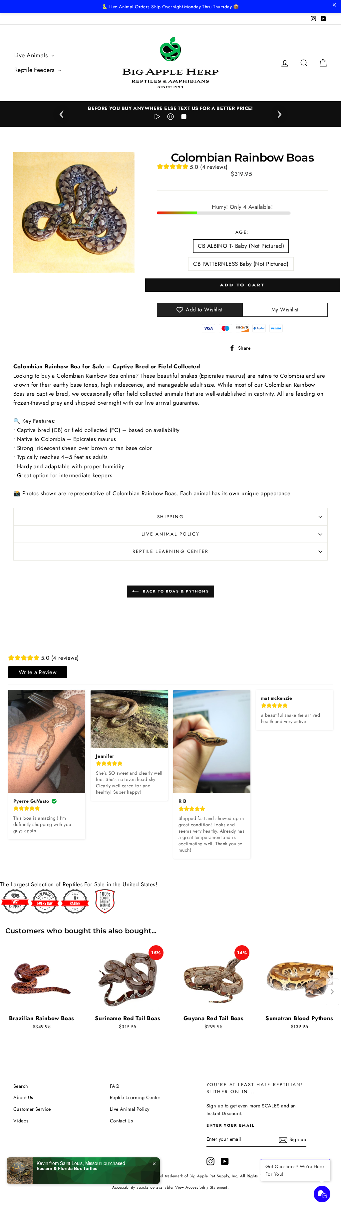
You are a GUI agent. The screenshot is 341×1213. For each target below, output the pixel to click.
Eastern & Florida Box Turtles (67, 1168)
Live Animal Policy (171, 534)
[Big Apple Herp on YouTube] (225, 1161)
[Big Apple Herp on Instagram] (210, 1161)
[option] (170, 108)
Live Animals (32, 55)
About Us (23, 1097)
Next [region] (279, 112)
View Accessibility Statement (201, 1187)
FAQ (114, 1086)
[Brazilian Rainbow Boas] (42, 978)
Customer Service (32, 1109)
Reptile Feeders (35, 70)
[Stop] (184, 118)
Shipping (170, 516)
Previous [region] (61, 112)
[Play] (157, 118)
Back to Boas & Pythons (175, 591)
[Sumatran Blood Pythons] (299, 978)
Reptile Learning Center (171, 551)
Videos (21, 1120)
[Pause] (170, 118)
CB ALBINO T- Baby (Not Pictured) (241, 246)
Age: (242, 232)
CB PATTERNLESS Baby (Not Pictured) (240, 264)
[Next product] (332, 992)
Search (20, 1086)
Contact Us (121, 1120)
